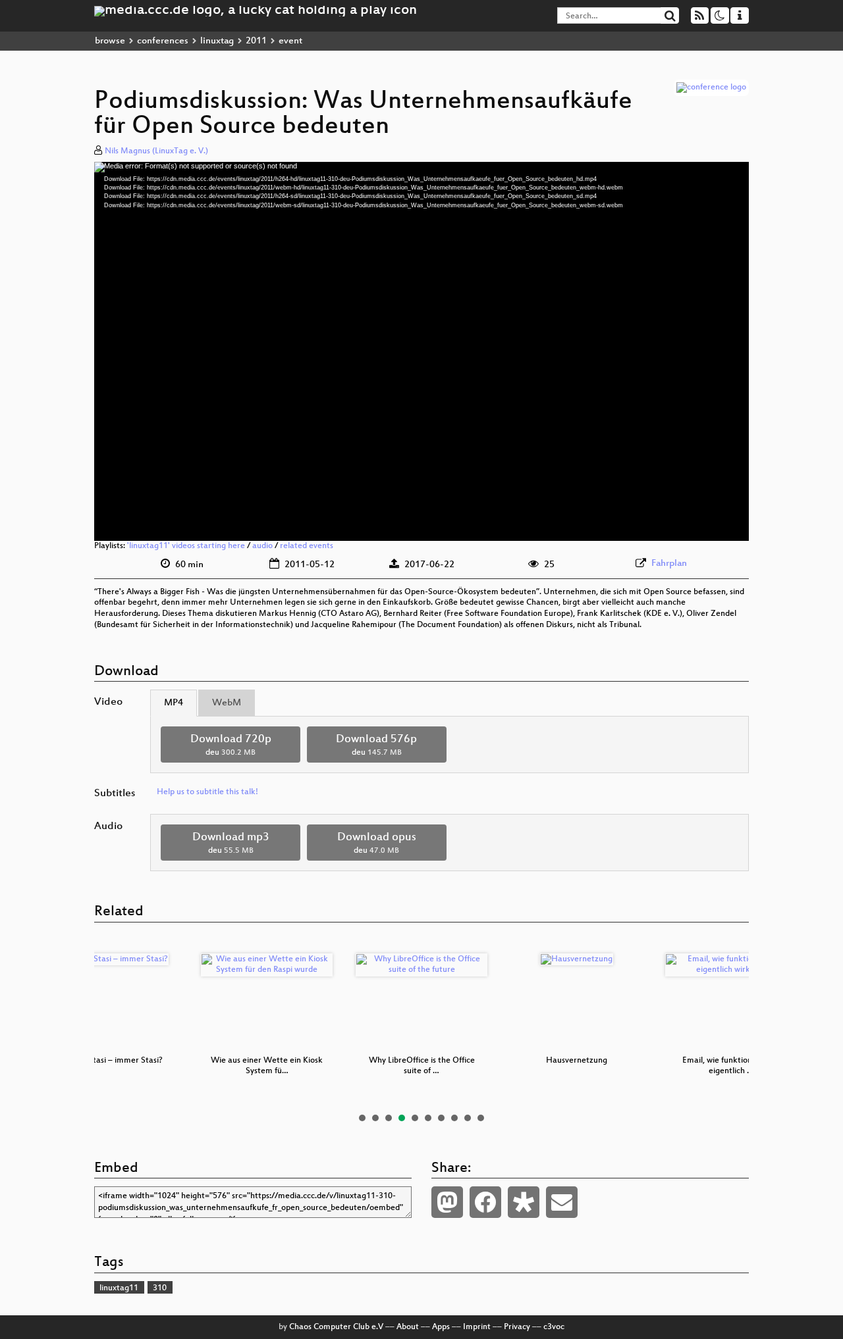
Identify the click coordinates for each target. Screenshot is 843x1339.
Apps (441, 1327)
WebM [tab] (226, 703)
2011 (256, 41)
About (407, 1327)
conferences (162, 41)
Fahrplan (669, 563)
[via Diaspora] (523, 1202)
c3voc (553, 1327)
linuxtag (217, 41)
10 (480, 1118)
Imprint (477, 1327)
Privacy (517, 1327)
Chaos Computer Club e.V (336, 1327)
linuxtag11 (118, 1288)
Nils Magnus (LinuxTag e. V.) (156, 151)
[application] (421, 351)
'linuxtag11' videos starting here (186, 546)
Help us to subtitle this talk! (207, 792)
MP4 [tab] (173, 703)
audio (262, 546)
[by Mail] (562, 1202)
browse (110, 41)
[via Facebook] (485, 1202)
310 (160, 1288)
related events (306, 546)
